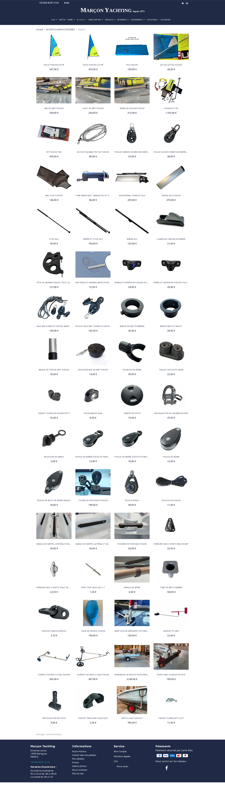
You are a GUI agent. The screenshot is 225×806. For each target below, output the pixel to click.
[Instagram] (175, 768)
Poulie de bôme (171, 456)
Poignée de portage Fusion (132, 544)
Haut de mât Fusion (93, 108)
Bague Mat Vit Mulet (171, 326)
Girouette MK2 (171, 631)
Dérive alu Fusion (171, 195)
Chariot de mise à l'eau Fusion (54, 674)
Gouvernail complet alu (132, 195)
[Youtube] (183, 768)
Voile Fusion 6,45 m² (54, 64)
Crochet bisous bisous (54, 631)
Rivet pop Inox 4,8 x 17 (93, 587)
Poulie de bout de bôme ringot (54, 500)
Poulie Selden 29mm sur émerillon (172, 152)
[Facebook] (166, 768)
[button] (171, 3)
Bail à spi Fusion (54, 195)
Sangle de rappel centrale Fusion (54, 544)
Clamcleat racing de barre (171, 239)
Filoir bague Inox (93, 413)
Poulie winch (132, 500)
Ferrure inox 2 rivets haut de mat (54, 587)
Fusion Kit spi (171, 108)
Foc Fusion (132, 64)
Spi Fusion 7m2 (54, 152)
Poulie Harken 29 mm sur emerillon (133, 152)
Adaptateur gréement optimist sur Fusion (137, 631)
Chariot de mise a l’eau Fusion (93, 674)
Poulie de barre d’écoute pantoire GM (135, 456)
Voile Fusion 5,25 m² (93, 64)
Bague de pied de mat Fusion (54, 369)
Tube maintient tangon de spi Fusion (95, 195)
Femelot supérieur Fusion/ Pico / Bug (134, 282)
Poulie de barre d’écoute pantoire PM (96, 456)
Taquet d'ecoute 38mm (171, 369)
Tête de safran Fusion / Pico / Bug (54, 282)
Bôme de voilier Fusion (132, 108)
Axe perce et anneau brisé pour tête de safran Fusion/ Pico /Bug (109, 282)
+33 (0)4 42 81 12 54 (40, 762)
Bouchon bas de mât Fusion (93, 369)
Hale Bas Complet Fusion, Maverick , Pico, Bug (60, 326)
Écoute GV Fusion (171, 500)
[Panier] (179, 3)
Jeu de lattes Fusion (171, 64)
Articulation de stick (54, 718)
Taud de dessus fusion (93, 631)
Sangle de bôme (132, 587)
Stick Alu (54, 239)
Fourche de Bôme (132, 369)
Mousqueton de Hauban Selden (171, 413)
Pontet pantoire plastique (93, 718)
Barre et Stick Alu (93, 239)
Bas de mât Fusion (53, 108)
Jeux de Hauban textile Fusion (93, 152)
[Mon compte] (175, 3)
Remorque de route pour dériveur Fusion (137, 674)
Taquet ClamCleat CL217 (171, 718)
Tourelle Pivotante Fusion (93, 500)
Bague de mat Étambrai (132, 326)
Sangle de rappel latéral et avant (93, 544)
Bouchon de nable (54, 456)
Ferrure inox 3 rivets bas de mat (171, 544)
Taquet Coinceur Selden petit (54, 413)
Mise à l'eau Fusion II (132, 718)
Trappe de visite (132, 413)
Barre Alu (132, 239)
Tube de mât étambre (171, 587)
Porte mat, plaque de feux (171, 674)
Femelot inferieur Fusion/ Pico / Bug (173, 282)
